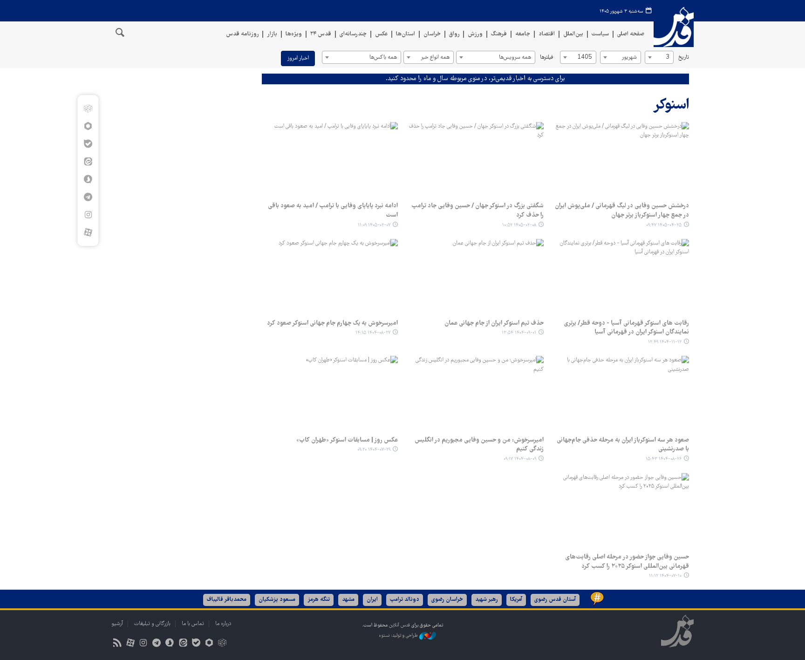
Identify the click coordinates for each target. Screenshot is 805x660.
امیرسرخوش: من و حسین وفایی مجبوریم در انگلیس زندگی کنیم (479, 444)
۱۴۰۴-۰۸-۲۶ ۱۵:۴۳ (664, 459)
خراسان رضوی (447, 600)
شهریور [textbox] (629, 57)
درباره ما (223, 624)
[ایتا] (88, 161)
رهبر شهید (486, 600)
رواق (454, 34)
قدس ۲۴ (320, 34)
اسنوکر (671, 105)
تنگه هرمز (318, 600)
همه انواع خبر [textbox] (435, 57)
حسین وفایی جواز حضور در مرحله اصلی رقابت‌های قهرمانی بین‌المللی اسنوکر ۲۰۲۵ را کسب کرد (627, 561)
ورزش (475, 34)
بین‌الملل (573, 34)
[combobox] (659, 57)
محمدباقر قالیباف (226, 600)
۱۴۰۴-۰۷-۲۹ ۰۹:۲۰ (373, 449)
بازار (272, 34)
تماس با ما (193, 624)
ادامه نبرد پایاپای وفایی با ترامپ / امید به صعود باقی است (333, 210)
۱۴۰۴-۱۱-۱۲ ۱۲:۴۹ (665, 342)
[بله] (88, 144)
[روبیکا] (88, 108)
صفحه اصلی (630, 34)
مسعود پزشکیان (277, 600)
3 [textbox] (667, 57)
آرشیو (117, 624)
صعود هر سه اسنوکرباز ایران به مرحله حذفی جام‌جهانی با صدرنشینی (623, 444)
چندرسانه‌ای (353, 34)
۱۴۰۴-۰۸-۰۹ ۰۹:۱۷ (520, 459)
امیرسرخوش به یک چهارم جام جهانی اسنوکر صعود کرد (332, 323)
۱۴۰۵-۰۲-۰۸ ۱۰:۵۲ (519, 225)
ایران (372, 600)
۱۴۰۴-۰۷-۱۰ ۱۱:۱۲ (665, 575)
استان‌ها (405, 34)
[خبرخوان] (117, 644)
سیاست (600, 34)
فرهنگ (499, 34)
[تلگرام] (88, 197)
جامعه (522, 34)
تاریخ (683, 57)
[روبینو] (88, 126)
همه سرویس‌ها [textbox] (515, 57)
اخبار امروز (298, 58)
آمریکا (516, 600)
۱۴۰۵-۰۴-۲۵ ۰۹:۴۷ (664, 225)
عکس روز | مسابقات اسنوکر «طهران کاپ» (347, 440)
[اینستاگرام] (88, 215)
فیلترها (546, 57)
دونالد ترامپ (404, 600)
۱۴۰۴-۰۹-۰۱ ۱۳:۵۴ (519, 332)
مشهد (348, 600)
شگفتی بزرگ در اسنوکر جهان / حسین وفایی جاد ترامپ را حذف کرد (477, 210)
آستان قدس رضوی (555, 600)
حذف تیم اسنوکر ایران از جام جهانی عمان (493, 323)
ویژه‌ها (294, 34)
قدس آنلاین (674, 27)
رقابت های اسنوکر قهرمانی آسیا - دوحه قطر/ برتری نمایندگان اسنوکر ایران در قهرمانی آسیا (626, 328)
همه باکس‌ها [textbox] (383, 57)
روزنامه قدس (242, 34)
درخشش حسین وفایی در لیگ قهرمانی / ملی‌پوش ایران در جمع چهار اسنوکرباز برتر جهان (622, 210)
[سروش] (88, 179)
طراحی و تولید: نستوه (399, 635)
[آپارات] (88, 232)
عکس (381, 34)
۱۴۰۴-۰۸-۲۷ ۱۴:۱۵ (372, 332)
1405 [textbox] (584, 57)
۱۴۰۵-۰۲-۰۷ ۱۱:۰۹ (374, 225)
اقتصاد (547, 34)
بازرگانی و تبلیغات (152, 624)
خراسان (432, 34)
